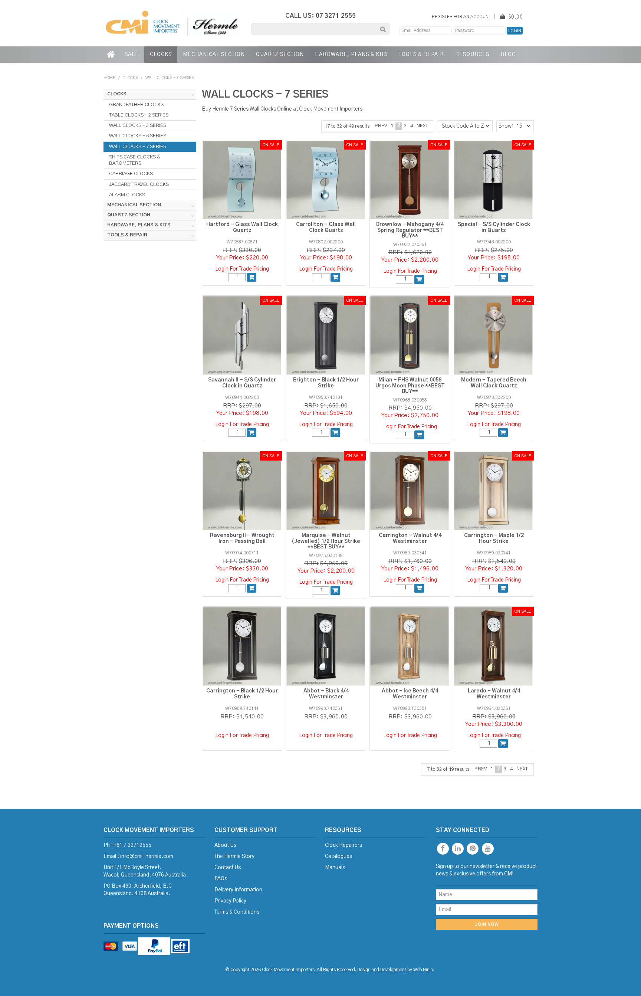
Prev (381, 126)
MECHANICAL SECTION (214, 54)
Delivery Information (238, 889)
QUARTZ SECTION (280, 54)
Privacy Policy (230, 901)
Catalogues (338, 856)
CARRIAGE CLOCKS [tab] (131, 173)
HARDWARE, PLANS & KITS (351, 54)
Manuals (335, 867)
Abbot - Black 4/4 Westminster (326, 693)
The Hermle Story (234, 856)
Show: (506, 126)
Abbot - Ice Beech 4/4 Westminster (410, 693)
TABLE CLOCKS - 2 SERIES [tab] (138, 115)
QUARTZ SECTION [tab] (128, 215)
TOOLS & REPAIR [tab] (127, 235)
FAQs (220, 878)
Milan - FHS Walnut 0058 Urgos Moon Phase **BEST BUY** (410, 385)
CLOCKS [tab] (116, 94)
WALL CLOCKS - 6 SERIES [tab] (137, 135)
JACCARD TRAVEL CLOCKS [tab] (139, 184)
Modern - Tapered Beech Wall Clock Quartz (493, 382)
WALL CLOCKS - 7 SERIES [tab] (137, 146)
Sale (132, 54)
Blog (508, 54)
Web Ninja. (423, 970)
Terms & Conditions (236, 912)
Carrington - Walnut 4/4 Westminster (410, 538)
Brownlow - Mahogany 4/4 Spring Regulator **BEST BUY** (410, 230)
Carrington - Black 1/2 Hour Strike (242, 693)
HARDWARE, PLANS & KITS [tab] (139, 225)
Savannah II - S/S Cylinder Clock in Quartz (242, 382)
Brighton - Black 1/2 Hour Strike (326, 382)
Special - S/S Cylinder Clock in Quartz (494, 227)
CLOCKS (161, 54)
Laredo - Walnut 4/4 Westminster (494, 693)
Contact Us (227, 867)
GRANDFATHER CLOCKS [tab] (136, 104)
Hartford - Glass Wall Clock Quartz (242, 227)
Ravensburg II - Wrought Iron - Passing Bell (242, 538)
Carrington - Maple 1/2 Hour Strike (494, 538)
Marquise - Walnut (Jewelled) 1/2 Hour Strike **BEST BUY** (326, 541)
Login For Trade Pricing (242, 269)
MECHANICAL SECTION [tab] (134, 205)
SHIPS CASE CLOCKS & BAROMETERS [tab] (134, 160)
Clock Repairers (343, 845)
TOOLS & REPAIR (421, 54)
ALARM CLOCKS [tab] (127, 194)
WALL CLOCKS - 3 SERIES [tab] (137, 125)
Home (111, 54)
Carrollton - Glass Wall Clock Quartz (326, 227)
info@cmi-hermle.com (146, 856)
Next (422, 126)
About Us (225, 845)
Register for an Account (461, 17)
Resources (472, 54)
